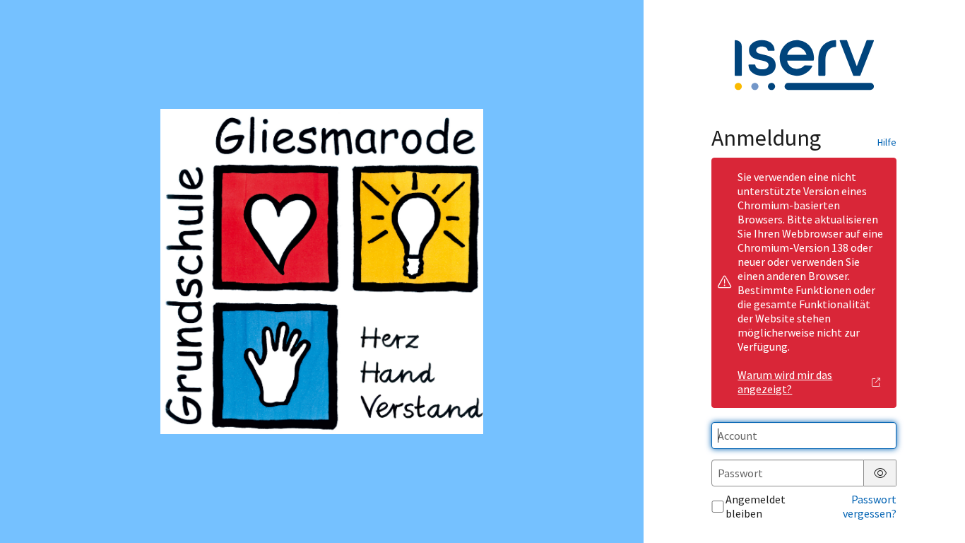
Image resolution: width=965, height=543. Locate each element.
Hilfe (886, 142)
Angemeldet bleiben (756, 506)
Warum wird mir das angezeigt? (785, 382)
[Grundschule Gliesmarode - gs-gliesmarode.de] (321, 272)
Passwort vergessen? (869, 506)
